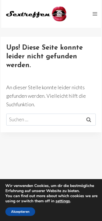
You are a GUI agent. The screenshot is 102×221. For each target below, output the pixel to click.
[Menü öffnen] (95, 13)
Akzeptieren (20, 211)
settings (63, 201)
